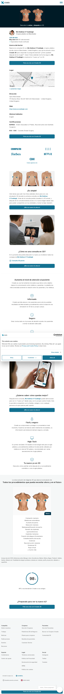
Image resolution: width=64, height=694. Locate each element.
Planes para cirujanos (28, 635)
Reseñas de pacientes (28, 639)
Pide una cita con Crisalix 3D (32, 63)
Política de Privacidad (28, 658)
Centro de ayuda (6, 658)
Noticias (3, 635)
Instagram (45, 655)
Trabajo (3, 631)
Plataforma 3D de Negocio (29, 631)
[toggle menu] (61, 2)
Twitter (44, 658)
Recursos (4, 646)
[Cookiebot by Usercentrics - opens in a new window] (55, 335)
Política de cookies (27, 669)
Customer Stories (27, 642)
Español (20, 675)
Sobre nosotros (5, 628)
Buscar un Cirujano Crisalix (50, 631)
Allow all (52, 357)
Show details (55, 352)
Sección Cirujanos (27, 628)
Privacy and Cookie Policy (30, 346)
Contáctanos (5, 655)
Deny (11, 357)
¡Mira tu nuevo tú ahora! (32, 207)
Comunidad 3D (46, 635)
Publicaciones (5, 639)
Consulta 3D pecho (18, 260)
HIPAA (23, 666)
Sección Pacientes (47, 628)
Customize (31, 357)
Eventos (3, 642)
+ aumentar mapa (15, 89)
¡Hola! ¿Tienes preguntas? (47, 687)
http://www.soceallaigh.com (18, 109)
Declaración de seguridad (29, 662)
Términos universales (28, 655)
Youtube (44, 662)
